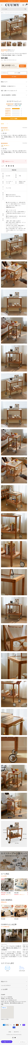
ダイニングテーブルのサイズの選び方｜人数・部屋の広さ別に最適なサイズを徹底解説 (11, 948)
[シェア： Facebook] (6, 166)
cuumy (2, 51)
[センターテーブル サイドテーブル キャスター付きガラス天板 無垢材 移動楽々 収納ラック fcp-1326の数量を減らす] (2, 72)
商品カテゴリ (4, 981)
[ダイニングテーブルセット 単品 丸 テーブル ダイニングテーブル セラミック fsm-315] (7, 884)
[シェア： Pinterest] (11, 166)
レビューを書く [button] (14, 118)
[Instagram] (13, 1038)
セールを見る (4, 875)
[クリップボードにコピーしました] (13, 166)
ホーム (2, 12)
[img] (4, 127)
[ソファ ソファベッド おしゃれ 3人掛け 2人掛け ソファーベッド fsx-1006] (20, 884)
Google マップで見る (5, 1019)
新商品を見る (4, 902)
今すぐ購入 (14, 76)
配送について (4, 81)
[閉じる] (25, 161)
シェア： (3, 165)
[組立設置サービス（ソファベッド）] (7, 910)
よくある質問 (4, 989)
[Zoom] (24, 16)
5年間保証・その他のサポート (8, 86)
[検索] (25, 9)
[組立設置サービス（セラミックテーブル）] (20, 910)
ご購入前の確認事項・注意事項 (8, 95)
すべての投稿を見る (5, 926)
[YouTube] (15, 1038)
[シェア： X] (9, 166)
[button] (4, 50)
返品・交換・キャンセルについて (9, 90)
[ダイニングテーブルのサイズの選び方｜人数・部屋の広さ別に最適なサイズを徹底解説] (11, 935)
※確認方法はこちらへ (10, 207)
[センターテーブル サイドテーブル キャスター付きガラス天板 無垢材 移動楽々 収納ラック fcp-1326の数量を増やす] (6, 72)
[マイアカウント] (23, 5)
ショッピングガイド (6, 985)
